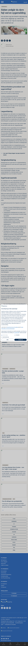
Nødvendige (5, 335)
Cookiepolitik (16, 332)
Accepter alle (20, 339)
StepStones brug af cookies (12, 327)
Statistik (17, 335)
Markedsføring (6, 337)
